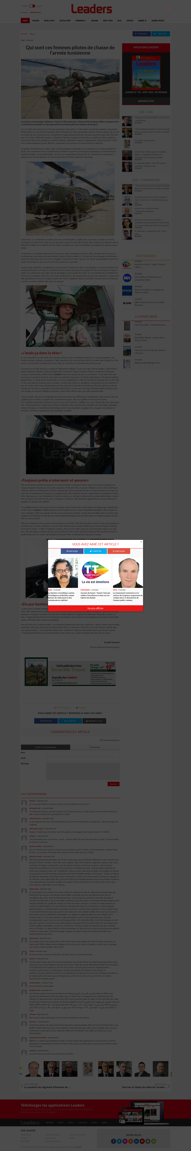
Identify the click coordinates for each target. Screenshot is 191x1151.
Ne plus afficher (96, 608)
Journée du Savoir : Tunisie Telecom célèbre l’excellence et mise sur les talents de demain (95, 595)
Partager (73, 551)
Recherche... (128, 8)
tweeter (96, 551)
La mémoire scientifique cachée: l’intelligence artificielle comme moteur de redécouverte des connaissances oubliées (61, 596)
